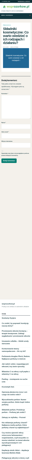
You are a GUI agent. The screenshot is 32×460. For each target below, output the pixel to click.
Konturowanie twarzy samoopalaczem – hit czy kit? (14, 350)
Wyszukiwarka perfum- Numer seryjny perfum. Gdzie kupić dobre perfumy (16, 402)
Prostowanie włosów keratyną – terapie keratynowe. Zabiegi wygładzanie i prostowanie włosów (16, 333)
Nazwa (3, 122)
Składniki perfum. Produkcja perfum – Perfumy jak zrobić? (14, 411)
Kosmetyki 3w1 (8, 387)
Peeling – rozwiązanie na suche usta (14, 380)
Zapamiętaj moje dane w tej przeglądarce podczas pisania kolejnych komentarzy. (15, 154)
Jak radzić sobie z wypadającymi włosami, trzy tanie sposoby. (15, 365)
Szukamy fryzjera (9, 318)
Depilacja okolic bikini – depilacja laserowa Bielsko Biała (15, 451)
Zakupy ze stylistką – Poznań (14, 417)
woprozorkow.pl (8, 304)
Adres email (5, 132)
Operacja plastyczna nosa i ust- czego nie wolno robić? (14, 393)
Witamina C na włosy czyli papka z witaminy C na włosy (16, 373)
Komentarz (4, 93)
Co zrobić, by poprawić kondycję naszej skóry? (15, 324)
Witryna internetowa (6, 141)
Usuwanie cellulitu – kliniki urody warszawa (15, 342)
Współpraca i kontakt (24, 1)
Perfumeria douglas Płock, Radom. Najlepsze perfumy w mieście (16, 357)
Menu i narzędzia (7, 15)
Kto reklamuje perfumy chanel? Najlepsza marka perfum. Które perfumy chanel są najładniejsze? (15, 425)
